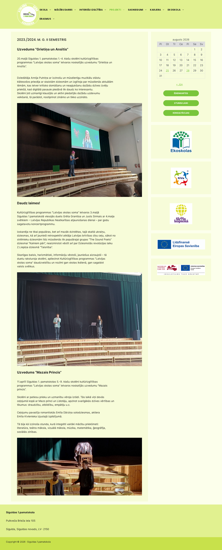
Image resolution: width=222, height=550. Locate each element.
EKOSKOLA (174, 9)
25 (167, 70)
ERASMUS (45, 18)
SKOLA (44, 9)
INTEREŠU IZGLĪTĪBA (91, 9)
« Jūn (179, 84)
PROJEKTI (115, 9)
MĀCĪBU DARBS (63, 9)
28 (187, 70)
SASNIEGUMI (135, 9)
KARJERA (155, 9)
